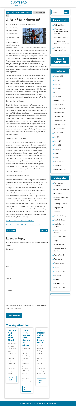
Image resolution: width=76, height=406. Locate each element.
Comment (10, 249)
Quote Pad (18, 2)
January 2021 (58, 157)
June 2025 (57, 84)
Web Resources (59, 287)
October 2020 (58, 165)
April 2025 (57, 92)
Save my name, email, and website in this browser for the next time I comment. (26, 306)
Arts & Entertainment (61, 189)
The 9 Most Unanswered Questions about (26, 337)
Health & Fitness (59, 220)
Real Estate (58, 259)
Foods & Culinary (60, 216)
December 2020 (59, 161)
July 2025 (57, 80)
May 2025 (57, 88)
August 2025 (58, 76)
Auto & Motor (59, 193)
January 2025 (58, 104)
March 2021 (58, 149)
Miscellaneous (59, 245)
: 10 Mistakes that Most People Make (41, 336)
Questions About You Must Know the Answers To (23, 225)
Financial (57, 212)
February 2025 (59, 100)
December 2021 (59, 125)
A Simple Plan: (59, 25)
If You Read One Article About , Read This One (61, 31)
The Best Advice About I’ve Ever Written (20, 221)
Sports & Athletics (60, 271)
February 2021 (59, 153)
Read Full (12, 379)
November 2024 (59, 113)
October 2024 (58, 117)
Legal (56, 241)
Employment (58, 208)
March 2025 (58, 96)
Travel (56, 279)
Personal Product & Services (23, 12)
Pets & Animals (59, 255)
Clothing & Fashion (60, 204)
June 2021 (57, 141)
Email (8, 279)
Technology (58, 275)
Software (57, 267)
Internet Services (60, 237)
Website (9, 291)
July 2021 (57, 137)
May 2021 (57, 145)
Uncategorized (59, 283)
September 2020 (60, 169)
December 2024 (59, 109)
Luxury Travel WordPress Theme (31, 403)
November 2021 (59, 129)
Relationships (59, 263)
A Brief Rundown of (61, 38)
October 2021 (58, 133)
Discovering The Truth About (12, 335)
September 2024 (60, 121)
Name (8, 267)
